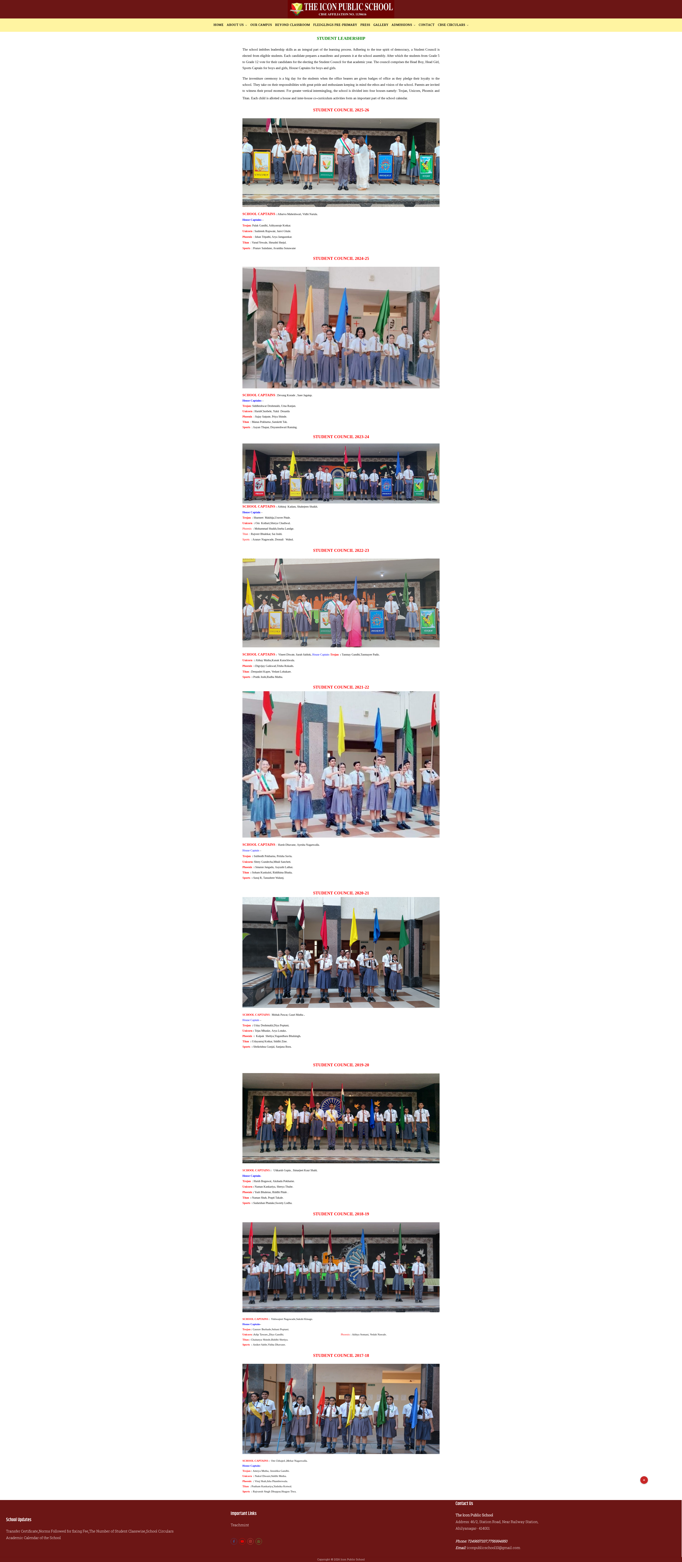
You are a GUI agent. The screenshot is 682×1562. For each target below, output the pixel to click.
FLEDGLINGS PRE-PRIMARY (335, 24)
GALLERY (380, 24)
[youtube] (242, 1541)
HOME (218, 24)
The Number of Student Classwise (117, 1531)
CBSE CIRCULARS (451, 25)
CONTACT (427, 24)
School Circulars (160, 1531)
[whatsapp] (259, 1541)
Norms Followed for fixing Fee (63, 1531)
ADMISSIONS (402, 25)
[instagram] (251, 1541)
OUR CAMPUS (261, 24)
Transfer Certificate (22, 1531)
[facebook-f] (234, 1541)
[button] (644, 1480)
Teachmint (240, 1525)
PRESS (365, 24)
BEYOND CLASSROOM (292, 24)
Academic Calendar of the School (33, 1537)
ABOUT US (235, 25)
